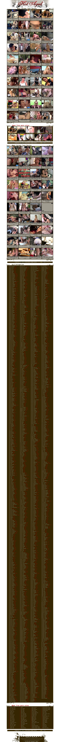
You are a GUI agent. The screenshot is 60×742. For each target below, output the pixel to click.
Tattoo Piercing (44, 523)
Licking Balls (33, 426)
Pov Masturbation (34, 697)
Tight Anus (43, 589)
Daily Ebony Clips (24, 723)
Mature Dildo (33, 461)
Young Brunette (44, 684)
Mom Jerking (33, 572)
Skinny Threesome (44, 440)
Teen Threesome (44, 577)
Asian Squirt (11, 419)
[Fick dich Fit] (24, 199)
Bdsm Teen (10, 468)
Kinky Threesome (33, 330)
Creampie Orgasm (23, 343)
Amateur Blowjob (12, 274)
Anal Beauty (11, 350)
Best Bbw (10, 478)
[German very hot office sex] (24, 74)
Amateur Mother (11, 308)
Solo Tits (43, 467)
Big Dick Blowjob (12, 510)
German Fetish (22, 536)
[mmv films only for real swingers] (35, 62)
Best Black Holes (24, 721)
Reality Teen (43, 311)
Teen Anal (43, 530)
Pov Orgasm (32, 699)
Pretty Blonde (43, 271)
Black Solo (11, 561)
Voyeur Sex (43, 641)
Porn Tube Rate (23, 713)
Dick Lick (21, 392)
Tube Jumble (12, 721)
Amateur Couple (11, 283)
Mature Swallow (33, 511)
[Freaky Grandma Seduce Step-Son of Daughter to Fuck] (24, 222)
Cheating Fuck (22, 266)
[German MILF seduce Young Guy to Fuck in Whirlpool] (47, 177)
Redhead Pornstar (44, 326)
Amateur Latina (11, 302)
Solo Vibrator (43, 469)
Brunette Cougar (12, 650)
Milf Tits (32, 559)
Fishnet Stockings (23, 502)
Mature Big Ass (33, 448)
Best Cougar (11, 480)
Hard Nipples (22, 617)
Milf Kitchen (33, 539)
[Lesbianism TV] (12, 188)
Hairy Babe (22, 594)
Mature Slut (33, 504)
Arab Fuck (10, 378)
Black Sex (10, 559)
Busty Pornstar (11, 689)
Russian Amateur (44, 352)
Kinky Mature (33, 328)
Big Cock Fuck (11, 506)
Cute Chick (22, 372)
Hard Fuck (21, 616)
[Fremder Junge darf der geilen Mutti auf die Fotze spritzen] (24, 177)
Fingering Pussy (23, 490)
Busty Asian (11, 676)
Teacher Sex (43, 525)
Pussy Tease (43, 298)
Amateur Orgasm (11, 310)
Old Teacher (33, 630)
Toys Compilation (44, 601)
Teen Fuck (43, 551)
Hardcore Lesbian (23, 620)
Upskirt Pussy (43, 615)
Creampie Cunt (22, 342)
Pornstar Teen (33, 691)
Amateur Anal (11, 268)
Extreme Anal (22, 446)
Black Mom (10, 551)
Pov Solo (32, 701)
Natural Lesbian (33, 601)
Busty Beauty (11, 678)
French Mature (22, 517)
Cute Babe (21, 369)
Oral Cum (32, 633)
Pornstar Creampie (34, 684)
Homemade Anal (22, 631)
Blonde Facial (11, 586)
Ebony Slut (22, 439)
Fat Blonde (22, 460)
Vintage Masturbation (45, 628)
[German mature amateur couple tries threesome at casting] (24, 85)
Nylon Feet (32, 614)
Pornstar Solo (33, 690)
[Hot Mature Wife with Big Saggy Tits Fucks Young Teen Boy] (47, 51)
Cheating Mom (22, 272)
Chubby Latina (22, 282)
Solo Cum (42, 460)
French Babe (22, 511)
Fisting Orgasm (22, 503)
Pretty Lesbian (44, 273)
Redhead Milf (43, 324)
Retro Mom (43, 341)
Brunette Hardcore (12, 657)
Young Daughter (44, 688)
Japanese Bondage (34, 288)
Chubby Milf (22, 285)
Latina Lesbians (33, 350)
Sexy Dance (43, 396)
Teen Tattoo (43, 576)
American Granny (12, 343)
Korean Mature (33, 339)
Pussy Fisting (43, 287)
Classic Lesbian (23, 296)
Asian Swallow (11, 420)
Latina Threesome (34, 363)
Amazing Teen (11, 339)
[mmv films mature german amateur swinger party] (35, 199)
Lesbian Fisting (33, 381)
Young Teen (43, 697)
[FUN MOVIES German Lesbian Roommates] (35, 233)
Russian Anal (43, 353)
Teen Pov (42, 564)
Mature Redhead (33, 496)
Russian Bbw (43, 354)
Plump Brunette (33, 675)
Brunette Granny (12, 656)
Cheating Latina (23, 270)
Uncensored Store (13, 722)
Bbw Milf (10, 451)
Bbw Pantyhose (11, 454)
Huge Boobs (22, 671)
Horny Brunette (22, 646)
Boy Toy (10, 618)
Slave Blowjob (43, 441)
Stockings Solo (44, 495)
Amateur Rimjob (11, 316)
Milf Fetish (33, 534)
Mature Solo (33, 506)
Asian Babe (11, 385)
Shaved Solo (43, 413)
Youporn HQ (12, 726)
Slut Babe (43, 447)
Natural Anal (33, 599)
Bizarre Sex (11, 534)
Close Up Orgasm (23, 312)
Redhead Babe (43, 315)
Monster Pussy (33, 587)
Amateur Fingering (12, 295)
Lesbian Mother (33, 392)
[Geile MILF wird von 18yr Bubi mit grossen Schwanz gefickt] (12, 199)
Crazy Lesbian (22, 339)
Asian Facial (11, 394)
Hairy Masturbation (23, 605)
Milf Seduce (33, 548)
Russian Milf (43, 369)
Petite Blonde (33, 669)
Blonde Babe (11, 575)
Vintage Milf (43, 630)
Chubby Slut (22, 288)
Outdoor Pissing (33, 650)
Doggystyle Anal (23, 408)
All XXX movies (30, 133)
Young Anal (43, 677)
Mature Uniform (33, 518)
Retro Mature (43, 339)
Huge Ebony (22, 675)
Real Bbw (42, 299)
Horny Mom (21, 657)
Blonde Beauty (11, 576)
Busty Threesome (12, 692)
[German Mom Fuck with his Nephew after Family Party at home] (47, 233)
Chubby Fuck (22, 281)
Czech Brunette (22, 379)
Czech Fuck (22, 380)
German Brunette (23, 532)
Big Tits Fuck (11, 522)
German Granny (22, 539)
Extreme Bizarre (23, 447)
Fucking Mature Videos (46, 708)
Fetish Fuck (22, 482)
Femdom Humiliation (23, 478)
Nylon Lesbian (33, 616)
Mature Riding (33, 497)
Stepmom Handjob (44, 488)
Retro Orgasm (43, 342)
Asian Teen (11, 421)
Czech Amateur (22, 377)
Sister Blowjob (44, 422)
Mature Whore (33, 520)
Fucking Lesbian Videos (36, 727)
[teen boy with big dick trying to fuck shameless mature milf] (12, 40)
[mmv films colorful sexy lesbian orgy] (47, 165)
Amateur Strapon (12, 322)
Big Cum (10, 508)
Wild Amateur (43, 664)
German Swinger (22, 546)
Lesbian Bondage (33, 371)
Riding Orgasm (43, 350)
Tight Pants (43, 593)
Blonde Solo (11, 603)
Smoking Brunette (44, 454)
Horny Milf (22, 656)
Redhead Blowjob (44, 316)
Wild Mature (43, 669)
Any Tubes (22, 709)
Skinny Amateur (44, 424)
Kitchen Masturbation (34, 335)
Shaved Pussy (43, 412)
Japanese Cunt (33, 293)
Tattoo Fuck (43, 520)
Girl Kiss (21, 551)
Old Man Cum (33, 628)
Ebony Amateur (22, 420)
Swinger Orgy (43, 517)
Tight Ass (43, 590)
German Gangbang (23, 538)
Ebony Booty (22, 425)
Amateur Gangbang (12, 297)
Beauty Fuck (11, 474)
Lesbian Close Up (34, 372)
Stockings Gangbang (44, 493)
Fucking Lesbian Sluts (36, 726)
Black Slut (11, 560)
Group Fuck (22, 588)
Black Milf (11, 550)
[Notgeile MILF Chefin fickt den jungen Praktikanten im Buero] (47, 188)
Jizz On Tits (33, 321)
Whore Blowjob (43, 649)
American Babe (11, 340)
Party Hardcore (33, 663)
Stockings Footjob (44, 492)
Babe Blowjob (11, 432)
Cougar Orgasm (22, 328)
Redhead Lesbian (44, 322)
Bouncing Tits (11, 617)
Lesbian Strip (33, 413)
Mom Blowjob (33, 563)
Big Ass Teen (11, 497)
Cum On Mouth (22, 357)
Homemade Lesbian (23, 636)
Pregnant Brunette (44, 268)
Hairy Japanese (22, 602)
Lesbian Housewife (34, 383)
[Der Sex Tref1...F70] (24, 17)
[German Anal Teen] (47, 222)
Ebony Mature (22, 434)
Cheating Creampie (12, 701)
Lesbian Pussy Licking (35, 399)
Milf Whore (32, 561)
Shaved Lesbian (44, 409)
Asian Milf (11, 407)
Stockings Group (44, 494)
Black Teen (11, 566)
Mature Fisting (33, 468)
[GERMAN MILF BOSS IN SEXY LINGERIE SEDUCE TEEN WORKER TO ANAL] (35, 177)
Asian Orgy (11, 411)
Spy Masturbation (44, 480)
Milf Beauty (33, 524)
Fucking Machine (23, 523)
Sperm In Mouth (44, 474)
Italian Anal (33, 272)
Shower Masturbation (45, 419)
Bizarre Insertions (12, 531)
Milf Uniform (33, 560)
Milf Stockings (33, 552)
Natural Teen (33, 604)
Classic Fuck (22, 293)
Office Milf (33, 620)
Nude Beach (32, 607)
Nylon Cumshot (33, 613)
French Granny (22, 516)
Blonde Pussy (11, 601)
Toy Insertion (43, 600)
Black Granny (11, 547)
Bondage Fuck (11, 613)
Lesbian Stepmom (33, 410)
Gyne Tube (22, 711)
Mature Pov (32, 495)
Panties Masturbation (34, 655)
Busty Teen (11, 691)
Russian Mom (43, 370)
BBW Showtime (34, 719)
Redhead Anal (43, 314)
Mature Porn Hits (45, 727)
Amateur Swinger (12, 326)
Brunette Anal (11, 641)
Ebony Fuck (22, 427)
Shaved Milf (43, 411)
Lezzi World (44, 726)
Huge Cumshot (22, 673)
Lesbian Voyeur (33, 421)
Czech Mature (22, 382)
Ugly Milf (43, 605)
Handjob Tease (22, 614)
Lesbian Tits (33, 419)
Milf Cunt (32, 530)
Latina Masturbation (34, 351)
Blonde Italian (11, 592)
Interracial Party (34, 267)
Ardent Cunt (47, 133)
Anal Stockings (11, 368)
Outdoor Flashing (34, 644)
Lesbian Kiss (33, 384)
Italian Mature (33, 279)
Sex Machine (43, 392)
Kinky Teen (32, 329)
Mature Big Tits (33, 450)
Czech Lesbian (22, 381)
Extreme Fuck (22, 448)
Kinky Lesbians (33, 327)
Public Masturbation (45, 283)
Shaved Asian (43, 399)
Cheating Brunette (12, 700)
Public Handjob (44, 282)
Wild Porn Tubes (13, 724)
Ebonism (22, 725)
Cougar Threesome (23, 330)
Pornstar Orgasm (33, 687)
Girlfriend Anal (23, 552)
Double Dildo (22, 413)
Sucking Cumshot (44, 508)
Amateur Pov (11, 313)
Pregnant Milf (43, 270)
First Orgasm (22, 496)
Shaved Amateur (44, 397)
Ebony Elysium (23, 727)
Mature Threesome (34, 516)
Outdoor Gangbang (34, 646)
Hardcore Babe (22, 618)
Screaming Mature (44, 381)
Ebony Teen (22, 440)
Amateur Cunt (11, 287)
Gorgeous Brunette (23, 566)
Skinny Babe (43, 427)
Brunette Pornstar (12, 662)
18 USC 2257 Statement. (30, 741)
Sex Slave (43, 394)
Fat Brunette (22, 461)
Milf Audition (33, 522)
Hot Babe (21, 663)
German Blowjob (22, 531)
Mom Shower (32, 576)
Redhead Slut (43, 327)
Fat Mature (22, 466)
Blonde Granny (11, 590)
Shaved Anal (43, 398)
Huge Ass (21, 670)
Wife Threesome (44, 663)
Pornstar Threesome (34, 692)
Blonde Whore (11, 608)
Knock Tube (23, 712)
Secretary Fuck (44, 383)
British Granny (11, 632)
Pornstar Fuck (33, 685)
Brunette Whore (11, 672)
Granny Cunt (22, 573)
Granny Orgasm (22, 580)
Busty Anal (11, 675)
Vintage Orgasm (44, 632)
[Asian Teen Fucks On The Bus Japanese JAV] (35, 188)
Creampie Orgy (22, 344)
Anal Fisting (11, 357)
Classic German (22, 294)
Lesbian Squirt (33, 409)
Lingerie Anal (33, 427)
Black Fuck (11, 546)
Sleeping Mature (44, 446)
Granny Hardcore (23, 576)
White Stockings (44, 648)
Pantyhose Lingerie (34, 660)
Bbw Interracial (12, 446)
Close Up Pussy (22, 313)
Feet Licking (22, 474)
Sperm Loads (43, 477)
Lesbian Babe (33, 369)
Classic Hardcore (23, 295)
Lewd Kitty (44, 724)
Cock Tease (22, 316)
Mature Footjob (33, 469)
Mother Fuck (33, 593)
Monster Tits (33, 588)
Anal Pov (10, 366)
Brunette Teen (11, 670)
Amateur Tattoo (11, 327)
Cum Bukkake (22, 349)
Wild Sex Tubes (12, 725)
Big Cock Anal (11, 502)
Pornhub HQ (47, 140)
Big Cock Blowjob (12, 503)
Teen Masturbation (44, 559)
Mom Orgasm (32, 574)
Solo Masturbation (44, 463)
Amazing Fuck (11, 337)
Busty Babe (11, 677)
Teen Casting (43, 535)
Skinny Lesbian (44, 434)
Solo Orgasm (43, 465)
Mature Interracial (34, 477)
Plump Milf (32, 677)
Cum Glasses (22, 353)
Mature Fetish (33, 466)
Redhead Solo (43, 328)
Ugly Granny (43, 603)
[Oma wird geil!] (35, 40)
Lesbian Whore (33, 422)
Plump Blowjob (33, 674)
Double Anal (22, 411)
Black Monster (11, 552)
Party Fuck (32, 662)
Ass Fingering (11, 425)
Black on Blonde (12, 573)
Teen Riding (43, 566)
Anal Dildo (11, 355)
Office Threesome (34, 621)
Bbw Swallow (11, 462)
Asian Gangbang (11, 398)
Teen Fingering (44, 548)
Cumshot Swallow (23, 366)
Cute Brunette (22, 371)
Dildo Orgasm (22, 393)
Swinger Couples (44, 516)
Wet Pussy (43, 645)
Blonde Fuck (11, 588)
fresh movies (27, 142)
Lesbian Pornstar (34, 397)
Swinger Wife (43, 519)
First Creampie (22, 494)
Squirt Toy (43, 483)
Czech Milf (22, 383)
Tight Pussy (43, 594)
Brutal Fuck (11, 673)
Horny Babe (22, 642)
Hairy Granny (22, 601)
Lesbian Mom (33, 391)
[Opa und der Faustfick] (35, 51)
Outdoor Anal (33, 642)
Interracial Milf (23, 699)
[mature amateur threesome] (12, 85)
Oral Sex (32, 636)
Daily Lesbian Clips (35, 722)
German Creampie (23, 535)
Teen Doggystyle (44, 544)
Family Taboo (22, 454)
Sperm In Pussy (44, 475)
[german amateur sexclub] (12, 222)
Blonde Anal (11, 574)
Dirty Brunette (22, 399)
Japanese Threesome (34, 315)
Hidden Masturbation (23, 629)
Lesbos (43, 723)
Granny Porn (44, 712)
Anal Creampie (11, 354)
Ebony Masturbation (23, 433)
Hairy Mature (22, 606)
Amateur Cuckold (12, 285)
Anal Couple (11, 353)
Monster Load (33, 586)
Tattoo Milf (43, 522)
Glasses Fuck (22, 562)
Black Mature (11, 549)
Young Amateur (43, 676)
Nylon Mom (32, 617)
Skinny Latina (43, 433)
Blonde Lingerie (12, 594)
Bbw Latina (11, 447)
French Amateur (22, 509)
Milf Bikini (33, 525)
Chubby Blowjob (22, 279)
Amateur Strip (11, 323)
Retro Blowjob (43, 335)
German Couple (22, 534)
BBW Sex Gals (34, 718)
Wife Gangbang (43, 661)
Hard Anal (21, 615)
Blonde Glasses (11, 589)
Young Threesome (44, 698)
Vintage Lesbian (44, 627)
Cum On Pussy (22, 358)
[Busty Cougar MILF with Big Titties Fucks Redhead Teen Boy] (12, 154)
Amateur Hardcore (12, 300)
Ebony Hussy (34, 708)
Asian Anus (11, 384)
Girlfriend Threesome (23, 558)
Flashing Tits (22, 504)
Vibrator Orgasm (44, 618)
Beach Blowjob (11, 469)
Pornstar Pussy (33, 688)
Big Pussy (10, 519)
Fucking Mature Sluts (46, 707)
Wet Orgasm (43, 644)
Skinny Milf (43, 437)
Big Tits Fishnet (12, 521)
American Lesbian (12, 344)
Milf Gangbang (33, 536)
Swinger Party (43, 518)
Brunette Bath (11, 643)
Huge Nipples (22, 678)
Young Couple (43, 686)
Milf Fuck (32, 535)
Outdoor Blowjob (33, 643)
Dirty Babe (22, 397)
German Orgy (22, 544)
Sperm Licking (43, 476)
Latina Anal (33, 341)
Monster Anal (33, 580)
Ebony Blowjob (22, 424)
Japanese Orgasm (33, 309)
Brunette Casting (12, 648)
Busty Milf (11, 687)
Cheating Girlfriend (23, 267)
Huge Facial (22, 676)
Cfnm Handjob (11, 697)
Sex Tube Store (21, 133)
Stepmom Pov (43, 489)
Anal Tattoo (11, 370)
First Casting (22, 493)
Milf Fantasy (33, 533)
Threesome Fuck (44, 586)
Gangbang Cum (22, 524)
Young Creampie (44, 687)
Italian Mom (33, 281)
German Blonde (22, 530)
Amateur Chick (11, 280)
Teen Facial (43, 546)
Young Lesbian (43, 691)
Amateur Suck (11, 324)
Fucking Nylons (45, 710)
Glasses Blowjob (23, 560)
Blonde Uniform (11, 607)
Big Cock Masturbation (13, 507)
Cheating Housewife (23, 268)
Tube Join (39, 133)
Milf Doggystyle (33, 531)
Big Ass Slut (11, 496)
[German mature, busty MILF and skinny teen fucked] (47, 85)
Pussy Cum (43, 286)
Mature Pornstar (33, 494)
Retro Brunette (44, 336)
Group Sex (21, 590)
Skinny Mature (43, 436)
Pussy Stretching (44, 296)
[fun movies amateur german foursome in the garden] (24, 62)
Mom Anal (32, 562)
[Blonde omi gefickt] (24, 256)
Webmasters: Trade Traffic (32, 737)
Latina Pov (32, 357)
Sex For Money (43, 391)
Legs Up (32, 366)
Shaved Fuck (43, 408)
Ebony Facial (22, 426)
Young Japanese (44, 689)
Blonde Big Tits (12, 577)
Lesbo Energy (44, 720)
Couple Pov (22, 336)
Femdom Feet (22, 476)
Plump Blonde (33, 673)
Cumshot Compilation (23, 365)
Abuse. (37, 741)
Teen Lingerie (43, 558)
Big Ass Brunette (12, 489)
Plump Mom (32, 678)
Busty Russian (11, 690)
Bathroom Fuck (11, 437)
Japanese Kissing (34, 301)
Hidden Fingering (23, 628)
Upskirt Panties (44, 614)
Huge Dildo (22, 674)
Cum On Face (22, 356)
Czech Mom (21, 384)
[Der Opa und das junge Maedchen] (47, 62)
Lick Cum (32, 425)
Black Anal (11, 536)
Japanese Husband (34, 300)
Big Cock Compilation (13, 504)
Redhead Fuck (43, 321)
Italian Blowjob (33, 273)
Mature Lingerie (33, 482)
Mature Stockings (34, 508)
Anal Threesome (11, 371)
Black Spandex (11, 562)
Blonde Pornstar (12, 599)
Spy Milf (42, 481)
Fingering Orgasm (23, 489)
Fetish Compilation (23, 481)
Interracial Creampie (23, 689)
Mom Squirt (32, 578)
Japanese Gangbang (34, 296)
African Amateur (12, 266)
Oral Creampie (33, 632)
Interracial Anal (23, 685)
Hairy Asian (22, 593)
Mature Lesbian (33, 481)
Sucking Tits (43, 511)
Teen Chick (43, 536)
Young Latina (43, 690)
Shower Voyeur (43, 421)
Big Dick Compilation (13, 511)
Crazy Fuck (22, 338)
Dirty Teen (22, 406)
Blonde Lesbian (11, 593)
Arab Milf (10, 380)
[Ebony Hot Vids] (47, 17)
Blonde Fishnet (11, 587)
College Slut (22, 321)
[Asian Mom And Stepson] (12, 165)
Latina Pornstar (33, 356)
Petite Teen (33, 671)
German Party (22, 545)
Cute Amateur (22, 368)
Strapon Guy (43, 497)
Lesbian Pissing (33, 396)
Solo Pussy (43, 466)
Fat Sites (33, 724)
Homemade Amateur (23, 630)
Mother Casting (33, 591)
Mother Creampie (33, 592)
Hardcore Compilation (23, 619)
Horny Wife (22, 662)
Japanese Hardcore (34, 298)
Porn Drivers (12, 719)
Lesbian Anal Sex (34, 367)
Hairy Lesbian (22, 604)
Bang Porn (12, 140)
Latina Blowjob (33, 343)
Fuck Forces (12, 718)
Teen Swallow (43, 575)
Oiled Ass (32, 622)
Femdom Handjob (22, 477)
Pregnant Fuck (43, 269)
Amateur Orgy (11, 311)
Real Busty (43, 302)
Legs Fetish (33, 364)
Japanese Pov (33, 310)
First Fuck (22, 495)
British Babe (11, 628)
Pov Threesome (43, 266)
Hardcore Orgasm (23, 622)
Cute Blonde (22, 370)
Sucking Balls (43, 503)
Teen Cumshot (43, 539)
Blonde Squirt (11, 604)
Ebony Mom (21, 436)
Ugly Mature (43, 604)
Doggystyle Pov (22, 410)
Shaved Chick (43, 407)
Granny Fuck (22, 574)
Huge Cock (21, 672)
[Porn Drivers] (47, 154)
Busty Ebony (11, 683)
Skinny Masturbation (45, 435)
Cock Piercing (22, 315)
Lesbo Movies (44, 721)
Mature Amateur (33, 441)
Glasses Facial (22, 561)
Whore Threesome (44, 656)
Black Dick (11, 545)
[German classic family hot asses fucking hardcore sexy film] (47, 119)
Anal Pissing (11, 365)
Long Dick (32, 432)
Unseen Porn (12, 723)
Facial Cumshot (22, 451)
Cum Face (21, 352)
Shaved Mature (43, 410)
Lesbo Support (44, 722)
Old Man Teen (33, 629)
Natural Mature (33, 602)
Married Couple (33, 434)
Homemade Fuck (22, 635)
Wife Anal (43, 658)
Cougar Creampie (23, 326)
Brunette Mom (11, 660)
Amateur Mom (11, 307)
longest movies (34, 142)
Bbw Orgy (10, 453)
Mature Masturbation (34, 483)
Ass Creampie (11, 424)
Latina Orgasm (33, 354)
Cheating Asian (11, 698)
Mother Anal (33, 589)
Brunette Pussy (11, 664)
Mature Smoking (33, 505)
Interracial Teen (34, 269)
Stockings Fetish (44, 491)
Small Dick (43, 450)
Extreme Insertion (23, 449)
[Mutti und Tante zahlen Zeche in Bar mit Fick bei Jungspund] (12, 119)
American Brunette (12, 342)
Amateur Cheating (12, 279)
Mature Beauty (33, 447)
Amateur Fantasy (12, 294)
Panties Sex (33, 657)
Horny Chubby (22, 647)
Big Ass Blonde (11, 488)
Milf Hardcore (33, 538)
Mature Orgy (33, 491)
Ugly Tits (43, 606)
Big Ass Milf (11, 494)
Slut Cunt (43, 448)
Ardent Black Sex (24, 720)
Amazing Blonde (11, 335)
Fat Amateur (22, 455)
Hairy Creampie (22, 599)
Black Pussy (11, 558)
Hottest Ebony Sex (35, 712)
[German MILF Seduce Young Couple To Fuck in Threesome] (35, 256)
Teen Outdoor (43, 562)
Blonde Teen (11, 606)
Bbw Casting (11, 441)
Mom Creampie (33, 566)
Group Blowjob (22, 587)
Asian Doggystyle (12, 393)
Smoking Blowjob (44, 453)
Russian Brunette (44, 357)
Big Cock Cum (11, 505)
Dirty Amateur (22, 396)
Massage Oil (33, 437)
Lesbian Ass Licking (34, 368)
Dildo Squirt (22, 395)
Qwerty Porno (12, 720)
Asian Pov (10, 413)
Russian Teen (43, 377)
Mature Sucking (33, 510)
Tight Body (43, 591)
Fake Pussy (22, 452)
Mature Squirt (33, 507)
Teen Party (43, 563)
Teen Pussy (43, 565)
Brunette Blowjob (12, 647)
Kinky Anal (32, 324)
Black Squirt (11, 563)
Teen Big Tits (43, 533)
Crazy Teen (22, 341)
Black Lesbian (11, 548)
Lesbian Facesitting (34, 377)
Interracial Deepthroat (24, 691)
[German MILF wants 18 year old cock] (12, 17)
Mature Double (33, 463)
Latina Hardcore (33, 349)
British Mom (11, 636)
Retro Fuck (43, 337)
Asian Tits (11, 422)
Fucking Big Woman (35, 725)
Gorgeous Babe (22, 564)
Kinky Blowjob (33, 325)
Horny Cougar (22, 648)
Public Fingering (44, 280)
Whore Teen (43, 655)
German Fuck (22, 537)
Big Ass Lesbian (12, 493)
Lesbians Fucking (34, 423)
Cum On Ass (22, 355)
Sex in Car (43, 395)
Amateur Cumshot (12, 286)
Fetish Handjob (22, 483)
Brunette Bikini (12, 646)
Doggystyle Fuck (23, 409)
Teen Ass (42, 531)
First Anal (22, 491)
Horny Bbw (21, 643)
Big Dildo (10, 516)
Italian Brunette (34, 274)
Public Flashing (44, 281)
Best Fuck (10, 481)
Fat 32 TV (33, 723)
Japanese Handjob (34, 297)
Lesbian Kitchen (33, 385)
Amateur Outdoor (12, 312)
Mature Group (33, 474)
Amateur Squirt (11, 321)
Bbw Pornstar (11, 455)
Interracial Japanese (23, 697)
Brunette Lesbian (12, 658)
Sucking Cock (43, 507)
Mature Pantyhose (34, 492)
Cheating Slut (22, 273)
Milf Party (32, 544)
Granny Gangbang (23, 575)
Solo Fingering (44, 462)
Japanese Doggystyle (34, 294)
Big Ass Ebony (11, 490)
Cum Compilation (23, 350)
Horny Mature (22, 655)
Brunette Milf (11, 659)
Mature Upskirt (33, 519)
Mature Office (33, 489)
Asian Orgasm (11, 410)
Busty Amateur (11, 674)
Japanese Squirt (33, 313)
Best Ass (10, 477)
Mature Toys (33, 517)
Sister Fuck (43, 423)
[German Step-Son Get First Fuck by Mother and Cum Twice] (24, 233)
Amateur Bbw (11, 272)
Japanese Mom (33, 308)
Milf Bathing (33, 523)
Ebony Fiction (34, 707)
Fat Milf (21, 467)
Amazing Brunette (12, 336)
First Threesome (23, 497)
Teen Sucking (43, 574)
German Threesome (23, 548)
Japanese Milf (33, 307)
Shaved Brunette (44, 406)
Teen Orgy (43, 561)
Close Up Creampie (23, 307)
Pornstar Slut (33, 689)
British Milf (11, 635)
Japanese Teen (33, 314)
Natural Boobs (33, 600)
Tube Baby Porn (23, 719)
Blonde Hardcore (12, 591)
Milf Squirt (33, 551)
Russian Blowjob (44, 356)
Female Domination (23, 475)
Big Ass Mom (11, 495)
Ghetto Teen (22, 550)
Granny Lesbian (22, 578)
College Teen (22, 322)
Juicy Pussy (33, 323)
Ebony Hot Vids (12, 133)
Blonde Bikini (11, 578)
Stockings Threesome (45, 496)
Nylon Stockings (33, 618)
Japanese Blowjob (34, 287)
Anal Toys (10, 372)
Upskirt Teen (43, 616)
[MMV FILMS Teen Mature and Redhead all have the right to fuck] (35, 74)
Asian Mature (11, 406)
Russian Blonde (44, 355)
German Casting (22, 533)
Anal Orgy (10, 363)
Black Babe (11, 538)
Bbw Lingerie (11, 449)
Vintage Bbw (43, 620)
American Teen (11, 349)
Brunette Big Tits (12, 645)
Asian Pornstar (11, 412)
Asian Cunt (11, 392)
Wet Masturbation (44, 643)
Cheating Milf (22, 271)
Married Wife (33, 435)
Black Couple (11, 544)
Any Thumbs (23, 708)
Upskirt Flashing (44, 613)
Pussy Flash (43, 288)
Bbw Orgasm (11, 452)
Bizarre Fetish (11, 530)
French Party (22, 520)
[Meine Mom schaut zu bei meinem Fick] (47, 199)
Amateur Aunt (11, 270)
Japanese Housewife (34, 299)
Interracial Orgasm (23, 701)
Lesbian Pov (33, 398)
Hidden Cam (22, 627)
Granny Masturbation (23, 579)
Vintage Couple (44, 622)
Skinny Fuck (43, 432)
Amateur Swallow (12, 325)
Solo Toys (43, 468)
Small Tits (43, 451)
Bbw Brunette (11, 440)
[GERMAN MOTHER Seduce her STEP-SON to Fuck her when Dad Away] (24, 165)
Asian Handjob (11, 399)
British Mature (11, 634)
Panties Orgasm (33, 656)
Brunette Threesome (12, 671)
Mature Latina (33, 480)
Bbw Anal (10, 438)
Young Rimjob (43, 692)
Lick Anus (32, 424)
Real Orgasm (43, 309)
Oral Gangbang (33, 635)
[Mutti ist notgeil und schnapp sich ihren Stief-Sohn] (24, 188)
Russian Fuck (43, 363)
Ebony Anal (22, 421)
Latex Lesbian (33, 340)
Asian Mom (10, 408)
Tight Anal (43, 588)
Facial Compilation (23, 450)
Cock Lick (21, 314)
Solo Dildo (43, 461)
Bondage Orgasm (11, 614)
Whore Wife (43, 657)
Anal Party (11, 364)
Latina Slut (33, 358)
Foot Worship (22, 506)
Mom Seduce (32, 575)
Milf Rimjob (33, 547)
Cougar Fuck (22, 327)
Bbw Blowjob (11, 439)
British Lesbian (12, 633)
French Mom (22, 519)
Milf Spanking (33, 550)
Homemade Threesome (23, 641)
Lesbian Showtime (45, 718)
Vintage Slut (43, 634)
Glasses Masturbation (23, 563)
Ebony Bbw (21, 423)
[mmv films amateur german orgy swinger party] (24, 96)
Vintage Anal (43, 619)
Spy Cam (42, 479)
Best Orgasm (11, 483)
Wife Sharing (43, 662)
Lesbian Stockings (34, 411)
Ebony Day (22, 726)
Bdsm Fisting (11, 466)
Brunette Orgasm (12, 661)
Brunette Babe (11, 642)
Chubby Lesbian (22, 283)
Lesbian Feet (33, 378)
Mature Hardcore (33, 476)
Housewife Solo (22, 669)
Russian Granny (44, 364)
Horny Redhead (22, 660)
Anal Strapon (11, 369)
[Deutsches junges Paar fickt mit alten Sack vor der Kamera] (47, 256)
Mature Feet (33, 465)
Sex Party (43, 393)
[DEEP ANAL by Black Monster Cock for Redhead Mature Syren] (35, 154)
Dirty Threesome (23, 407)
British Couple (11, 629)
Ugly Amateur (43, 602)
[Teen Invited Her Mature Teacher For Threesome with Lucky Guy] (47, 96)
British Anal (11, 627)
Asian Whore (11, 423)
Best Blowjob (11, 479)
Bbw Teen (10, 463)
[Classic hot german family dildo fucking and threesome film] (35, 222)
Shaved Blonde (43, 405)
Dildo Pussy (22, 394)
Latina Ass (32, 342)
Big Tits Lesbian (12, 524)
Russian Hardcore (44, 365)
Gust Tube (22, 710)
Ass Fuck (10, 427)
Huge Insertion (22, 677)
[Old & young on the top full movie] (12, 51)
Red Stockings (43, 313)
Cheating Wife (22, 274)
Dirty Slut (22, 405)
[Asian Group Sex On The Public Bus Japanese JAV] (24, 40)
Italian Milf (33, 280)
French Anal (22, 510)
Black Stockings (12, 564)
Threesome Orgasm (44, 587)
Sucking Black (43, 506)
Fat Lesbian (22, 465)
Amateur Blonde (11, 273)
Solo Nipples (43, 464)
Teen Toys (43, 579)
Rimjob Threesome (44, 351)
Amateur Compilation (12, 281)
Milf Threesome (33, 558)
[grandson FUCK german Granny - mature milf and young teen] (35, 17)
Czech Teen (22, 385)
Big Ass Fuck (11, 491)
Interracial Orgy (34, 266)
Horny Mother (22, 658)
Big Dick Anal (11, 509)
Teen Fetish (43, 547)
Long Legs (32, 433)
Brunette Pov (11, 663)
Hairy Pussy (22, 608)
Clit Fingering (22, 300)
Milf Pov (32, 546)
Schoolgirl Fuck (44, 380)
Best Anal (10, 476)
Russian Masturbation (45, 367)
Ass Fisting (11, 426)
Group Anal (22, 586)
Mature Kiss (33, 478)
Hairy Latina (22, 603)
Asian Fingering (12, 395)
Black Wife (11, 572)
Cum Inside (22, 354)
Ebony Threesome (23, 441)
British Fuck (11, 631)
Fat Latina (22, 464)
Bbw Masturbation (12, 450)
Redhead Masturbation (45, 323)
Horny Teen (22, 661)
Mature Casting (33, 455)
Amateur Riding (11, 315)
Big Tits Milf (11, 525)
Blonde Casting (11, 580)
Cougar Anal (22, 324)
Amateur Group (11, 298)
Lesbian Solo (33, 407)
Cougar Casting (22, 325)
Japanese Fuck (33, 295)
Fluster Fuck (30, 140)
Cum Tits (21, 364)
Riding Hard (43, 349)
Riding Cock (43, 344)
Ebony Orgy (22, 438)
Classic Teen (22, 299)
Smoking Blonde (44, 452)
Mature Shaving (33, 502)
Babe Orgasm (11, 435)
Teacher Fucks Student (45, 524)
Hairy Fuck (22, 600)
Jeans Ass (32, 316)
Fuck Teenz (44, 711)
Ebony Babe (22, 422)
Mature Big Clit (33, 449)
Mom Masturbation (34, 573)
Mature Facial (33, 464)
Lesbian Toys (33, 420)
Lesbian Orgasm (33, 393)
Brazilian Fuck (11, 621)
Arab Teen (10, 381)
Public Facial (43, 279)
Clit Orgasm (22, 301)
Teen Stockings (44, 572)
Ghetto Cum (22, 549)
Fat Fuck (21, 463)
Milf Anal (32, 521)
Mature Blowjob (33, 453)
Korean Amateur (33, 338)
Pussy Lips (43, 293)
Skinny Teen (43, 439)
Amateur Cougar (11, 282)
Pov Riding (32, 700)
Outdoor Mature (33, 649)
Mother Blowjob (33, 590)
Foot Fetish (22, 505)
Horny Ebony (22, 650)
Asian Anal (11, 383)
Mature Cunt (33, 460)
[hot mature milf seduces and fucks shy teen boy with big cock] (47, 40)
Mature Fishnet (33, 467)
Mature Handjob (33, 475)
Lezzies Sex (44, 725)
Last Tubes (39, 140)
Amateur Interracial (12, 301)
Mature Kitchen (33, 479)
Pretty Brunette (44, 272)
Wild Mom (42, 671)
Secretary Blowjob (44, 382)
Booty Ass (10, 615)
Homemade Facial (23, 633)
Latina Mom (32, 353)
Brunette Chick (11, 649)
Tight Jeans (43, 592)
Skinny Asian (43, 426)
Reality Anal (43, 310)
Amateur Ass (11, 269)
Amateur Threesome (12, 329)
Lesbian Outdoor (33, 395)
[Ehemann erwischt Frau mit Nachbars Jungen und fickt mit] (12, 233)
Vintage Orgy (43, 633)
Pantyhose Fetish (34, 658)
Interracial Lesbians (23, 698)
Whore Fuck (43, 650)
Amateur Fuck (11, 296)
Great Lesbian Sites (46, 713)
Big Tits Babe (11, 520)
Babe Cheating (11, 433)
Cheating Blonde (12, 699)
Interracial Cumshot (23, 690)
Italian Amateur (33, 271)
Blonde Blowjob (11, 579)
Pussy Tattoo (43, 297)
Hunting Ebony (34, 713)
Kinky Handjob (33, 326)
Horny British (22, 645)
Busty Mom (10, 688)
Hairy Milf (22, 607)
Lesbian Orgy (33, 394)
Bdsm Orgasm (11, 467)
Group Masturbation (23, 589)
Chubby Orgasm (22, 286)
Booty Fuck (11, 616)
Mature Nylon (33, 488)
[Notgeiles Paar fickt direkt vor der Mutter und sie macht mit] (35, 119)
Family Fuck (22, 453)
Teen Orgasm (43, 560)
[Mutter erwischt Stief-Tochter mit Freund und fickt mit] (12, 256)
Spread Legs (43, 478)
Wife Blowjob (43, 659)
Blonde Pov (11, 600)
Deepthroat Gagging (23, 391)
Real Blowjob (43, 300)
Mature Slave (33, 503)
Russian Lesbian (44, 366)
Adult (22, 707)
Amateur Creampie (12, 284)
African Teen (11, 267)
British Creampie (12, 630)
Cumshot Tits (22, 367)
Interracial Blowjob (23, 687)
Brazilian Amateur (12, 619)
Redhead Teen (43, 329)
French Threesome (23, 522)
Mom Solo (32, 577)
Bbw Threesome (11, 464)
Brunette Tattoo (12, 669)
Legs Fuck (32, 365)
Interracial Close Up (23, 688)
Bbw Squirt (11, 460)
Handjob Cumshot (23, 613)
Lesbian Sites (44, 719)
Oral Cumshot (33, 634)
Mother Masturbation (34, 594)
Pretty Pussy (43, 274)
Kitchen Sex (33, 337)
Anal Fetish (11, 356)
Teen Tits (43, 578)
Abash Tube (12, 727)
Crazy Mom (21, 340)
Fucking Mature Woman (46, 709)
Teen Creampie (43, 538)
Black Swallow (11, 565)
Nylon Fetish (33, 615)
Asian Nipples (11, 409)
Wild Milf (43, 670)
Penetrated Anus (33, 664)
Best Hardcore (11, 482)
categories (17, 142)
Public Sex (43, 284)
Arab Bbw (10, 377)
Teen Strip (43, 573)
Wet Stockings (43, 646)
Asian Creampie (11, 391)
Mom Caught (32, 565)
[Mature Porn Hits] (24, 119)
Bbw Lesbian (11, 448)
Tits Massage (43, 599)
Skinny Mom (43, 438)
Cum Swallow (22, 363)
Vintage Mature (44, 629)
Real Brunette (43, 301)
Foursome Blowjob (23, 507)
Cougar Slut (22, 329)
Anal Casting (11, 351)
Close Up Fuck (22, 310)
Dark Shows (23, 724)
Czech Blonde (22, 378)
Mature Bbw (32, 446)
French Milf (22, 518)
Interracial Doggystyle (24, 692)
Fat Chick (21, 462)
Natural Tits (33, 605)
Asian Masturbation (12, 405)
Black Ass (10, 537)
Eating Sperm (22, 419)
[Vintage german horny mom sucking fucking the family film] (12, 96)
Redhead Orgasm (44, 325)
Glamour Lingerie (23, 559)
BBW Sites (33, 720)
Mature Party (33, 493)
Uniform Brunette (44, 608)
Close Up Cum (22, 308)
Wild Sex (42, 672)
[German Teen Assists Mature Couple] (12, 74)
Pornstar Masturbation (35, 686)
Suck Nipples (43, 502)
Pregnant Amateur (44, 267)
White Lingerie (44, 647)
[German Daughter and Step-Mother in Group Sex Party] (12, 177)
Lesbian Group (33, 382)
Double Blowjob (22, 412)
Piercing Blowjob (34, 672)
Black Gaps (23, 722)
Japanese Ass (33, 284)
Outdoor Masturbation (34, 648)
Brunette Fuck (11, 655)
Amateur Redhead (12, 314)
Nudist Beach (33, 608)
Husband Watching (23, 684)
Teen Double (43, 545)
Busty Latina (11, 685)
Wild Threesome (44, 675)
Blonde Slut (11, 602)
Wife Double (43, 660)
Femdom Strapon (22, 480)
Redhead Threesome (44, 330)
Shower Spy (43, 420)
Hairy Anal (22, 592)
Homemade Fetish (23, 634)
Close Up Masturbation (24, 311)
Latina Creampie (33, 344)
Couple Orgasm (22, 335)
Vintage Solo (43, 635)
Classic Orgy (22, 298)
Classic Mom (22, 297)
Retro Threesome (44, 343)
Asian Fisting (11, 396)
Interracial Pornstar (34, 268)
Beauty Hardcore (12, 475)
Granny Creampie (23, 572)
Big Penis (10, 518)
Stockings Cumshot (44, 490)
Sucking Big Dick (44, 505)
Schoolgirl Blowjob (44, 379)
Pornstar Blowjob (34, 683)
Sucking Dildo (43, 509)
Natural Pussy (33, 603)
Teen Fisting (43, 550)
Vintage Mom (43, 631)
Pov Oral (32, 698)
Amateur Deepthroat (12, 288)
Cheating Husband (23, 269)
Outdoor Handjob (33, 647)
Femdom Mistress (23, 479)
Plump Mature (33, 676)
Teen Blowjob (43, 534)
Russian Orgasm (44, 372)
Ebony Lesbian (22, 432)
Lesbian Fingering (34, 380)
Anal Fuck (10, 358)
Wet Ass (42, 642)
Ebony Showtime (34, 709)
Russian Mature (44, 368)
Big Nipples (11, 517)
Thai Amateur (43, 580)
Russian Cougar (44, 358)
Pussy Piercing (44, 294)
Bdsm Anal (10, 465)
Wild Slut (43, 673)
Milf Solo (32, 549)
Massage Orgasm (33, 438)
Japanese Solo (33, 312)
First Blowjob (22, 492)
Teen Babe (43, 532)
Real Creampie (43, 308)
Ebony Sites (34, 710)
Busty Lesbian (11, 686)
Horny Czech (22, 649)
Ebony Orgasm (22, 437)
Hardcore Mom (22, 621)
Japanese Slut (33, 311)
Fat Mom (21, 468)
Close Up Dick (22, 309)
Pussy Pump (43, 295)
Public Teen (43, 285)
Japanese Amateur (34, 282)
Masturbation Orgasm (34, 440)
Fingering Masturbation (24, 488)
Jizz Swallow (33, 322)
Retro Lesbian (43, 338)
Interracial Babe (23, 686)
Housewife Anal (22, 664)
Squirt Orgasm (43, 482)
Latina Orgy (33, 355)
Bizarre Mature (11, 533)
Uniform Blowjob (44, 607)
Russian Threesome (44, 378)
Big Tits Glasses (12, 523)
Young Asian (43, 678)
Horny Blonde (22, 644)
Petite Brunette (33, 670)
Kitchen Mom (33, 336)
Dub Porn (21, 140)
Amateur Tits (11, 330)
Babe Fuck (10, 434)
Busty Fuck (11, 684)
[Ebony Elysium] (35, 96)
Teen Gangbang (43, 552)
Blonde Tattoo (11, 605)
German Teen (22, 547)
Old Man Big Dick (34, 627)
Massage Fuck (33, 436)
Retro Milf (43, 340)
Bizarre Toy (11, 535)
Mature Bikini (33, 451)
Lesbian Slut (33, 406)
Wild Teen (43, 674)
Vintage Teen (43, 636)
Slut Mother (43, 449)
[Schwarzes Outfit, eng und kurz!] (35, 85)
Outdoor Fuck (33, 645)
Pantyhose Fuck (33, 659)
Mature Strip (33, 509)
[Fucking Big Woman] (12, 62)
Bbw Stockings (11, 461)
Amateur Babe (11, 271)
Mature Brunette (33, 454)
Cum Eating (22, 351)
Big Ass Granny (11, 492)
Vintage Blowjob (44, 621)
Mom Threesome (33, 579)
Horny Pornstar (22, 659)
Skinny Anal (43, 425)
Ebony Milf (22, 435)
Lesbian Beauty (33, 370)
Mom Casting (33, 564)
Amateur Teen (11, 328)
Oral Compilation (34, 631)
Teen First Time (44, 549)
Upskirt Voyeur (44, 617)
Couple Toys (22, 337)
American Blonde (12, 341)
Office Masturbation (34, 619)
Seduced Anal (43, 385)
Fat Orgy (21, 469)
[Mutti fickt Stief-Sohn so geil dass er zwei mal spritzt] (24, 154)
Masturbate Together (34, 439)
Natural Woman (33, 606)
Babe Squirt (11, 436)
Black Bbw (10, 539)
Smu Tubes (22, 718)
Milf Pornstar (33, 545)
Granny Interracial (23, 577)
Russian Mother (44, 371)
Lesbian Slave (33, 405)
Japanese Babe (33, 285)
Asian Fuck (11, 397)
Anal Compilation (12, 352)
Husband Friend (22, 683)
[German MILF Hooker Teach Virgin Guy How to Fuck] (24, 51)
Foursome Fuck (22, 508)
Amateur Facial (11, 293)
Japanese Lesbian (34, 302)
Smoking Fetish (44, 455)
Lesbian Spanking (34, 408)
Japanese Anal (33, 283)
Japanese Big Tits (34, 286)
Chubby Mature (22, 284)
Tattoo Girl (43, 521)
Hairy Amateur (22, 591)
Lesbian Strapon (33, 412)
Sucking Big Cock (44, 504)
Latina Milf (33, 352)
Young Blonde (43, 683)
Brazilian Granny (12, 622)
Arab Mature (11, 379)
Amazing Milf (11, 338)
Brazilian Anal (11, 620)
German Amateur (22, 525)
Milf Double (33, 532)
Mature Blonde (33, 452)
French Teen (22, 521)
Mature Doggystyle (34, 462)
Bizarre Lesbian (12, 532)
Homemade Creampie (23, 632)
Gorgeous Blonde (23, 565)
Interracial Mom (23, 700)
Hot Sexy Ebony (34, 711)
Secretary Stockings (45, 384)
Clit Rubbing (22, 302)
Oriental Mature (33, 641)
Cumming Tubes (34, 721)
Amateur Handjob (12, 299)
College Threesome (23, 323)
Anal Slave (11, 367)
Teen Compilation (44, 537)
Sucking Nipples (44, 510)
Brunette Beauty (12, 644)
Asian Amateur (11, 382)
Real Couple (43, 307)
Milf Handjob (33, 537)
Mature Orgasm (33, 490)
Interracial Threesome (35, 270)
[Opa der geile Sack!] (35, 165)
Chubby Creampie (23, 280)
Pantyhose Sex (33, 661)
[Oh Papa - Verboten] (47, 74)
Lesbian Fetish (33, 379)
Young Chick (43, 685)
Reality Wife (43, 312)
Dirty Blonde (22, 398)
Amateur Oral (11, 309)
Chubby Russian (22, 287)
